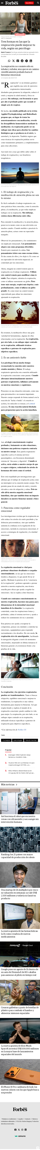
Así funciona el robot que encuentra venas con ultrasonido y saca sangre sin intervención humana (20, 819)
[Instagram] (22, 1129)
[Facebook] (18, 61)
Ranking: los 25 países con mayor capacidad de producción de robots (18, 856)
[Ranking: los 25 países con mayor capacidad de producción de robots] (20, 839)
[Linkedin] (31, 61)
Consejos (6, 740)
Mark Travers (6, 52)
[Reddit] (22, 61)
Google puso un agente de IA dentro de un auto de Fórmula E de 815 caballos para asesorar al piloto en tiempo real (19, 972)
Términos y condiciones (9, 1119)
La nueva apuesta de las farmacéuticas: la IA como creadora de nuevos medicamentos (19, 934)
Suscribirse (29, 3)
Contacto (27, 1119)
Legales (20, 1119)
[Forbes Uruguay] (11, 3)
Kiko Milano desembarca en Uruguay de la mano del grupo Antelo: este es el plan (21, 772)
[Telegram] (26, 61)
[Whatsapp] (9, 61)
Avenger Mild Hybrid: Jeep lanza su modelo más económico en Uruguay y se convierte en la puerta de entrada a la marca (20, 756)
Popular (8, 750)
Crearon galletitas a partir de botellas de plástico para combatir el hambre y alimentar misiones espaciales (20, 1010)
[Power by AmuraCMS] (20, 1136)
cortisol (32, 403)
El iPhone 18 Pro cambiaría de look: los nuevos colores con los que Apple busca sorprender (20, 1090)
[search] (38, 3)
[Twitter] (13, 61)
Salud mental (31, 740)
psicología (18, 740)
